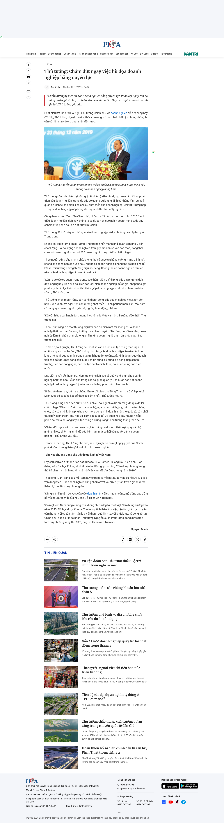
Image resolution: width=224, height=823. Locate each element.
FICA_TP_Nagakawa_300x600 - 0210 (175, 64)
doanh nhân (94, 493)
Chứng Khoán (106, 54)
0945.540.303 (127, 784)
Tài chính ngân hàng (88, 54)
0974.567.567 (143, 804)
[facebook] (28, 64)
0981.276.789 (50, 806)
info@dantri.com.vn (82, 806)
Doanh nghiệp (54, 54)
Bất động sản (122, 54)
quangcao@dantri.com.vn (133, 788)
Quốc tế (154, 54)
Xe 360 (134, 54)
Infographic (166, 54)
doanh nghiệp (119, 113)
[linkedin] (28, 76)
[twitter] (28, 70)
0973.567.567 (124, 804)
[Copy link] (28, 83)
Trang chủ (31, 54)
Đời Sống (144, 54)
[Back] (28, 96)
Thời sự (42, 54)
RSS (119, 812)
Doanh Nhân (70, 54)
